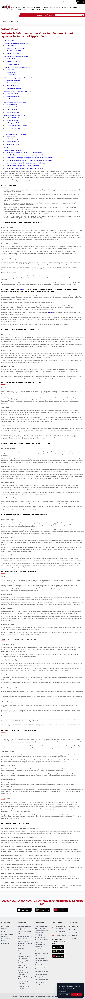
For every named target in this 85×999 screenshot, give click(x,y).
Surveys (32, 9)
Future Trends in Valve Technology (15, 134)
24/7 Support (5, 926)
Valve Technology (12, 93)
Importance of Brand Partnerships (15, 102)
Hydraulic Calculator (41, 980)
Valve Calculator (40, 985)
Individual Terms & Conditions (7, 935)
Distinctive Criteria (13, 64)
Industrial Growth (12, 45)
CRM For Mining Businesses (23, 983)
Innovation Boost (12, 110)
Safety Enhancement (14, 85)
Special (64, 7)
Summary (7, 147)
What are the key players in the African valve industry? (24, 152)
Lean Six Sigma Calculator (39, 950)
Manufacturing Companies (34, 7)
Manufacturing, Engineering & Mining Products (25, 943)
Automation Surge (12, 139)
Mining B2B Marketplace (22, 967)
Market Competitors (13, 61)
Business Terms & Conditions (7, 940)
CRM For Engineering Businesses (25, 978)
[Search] (82, 15)
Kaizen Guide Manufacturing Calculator (40, 944)
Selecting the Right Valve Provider (15, 115)
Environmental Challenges (15, 48)
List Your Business (72, 7)
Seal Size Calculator (41, 972)
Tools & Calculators (22, 9)
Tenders (13, 9)
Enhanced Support (13, 112)
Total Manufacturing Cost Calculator (41, 927)
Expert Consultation (13, 80)
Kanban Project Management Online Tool (41, 960)
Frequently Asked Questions (13, 150)
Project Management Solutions (17, 126)
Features (4, 929)
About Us (4, 931)
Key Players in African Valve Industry (16, 57)
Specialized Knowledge (14, 88)
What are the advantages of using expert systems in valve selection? (29, 158)
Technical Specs (12, 75)
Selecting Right (11, 72)
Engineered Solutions (13, 96)
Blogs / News (22, 929)
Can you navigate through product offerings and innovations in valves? (30, 160)
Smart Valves (11, 136)
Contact (38, 9)
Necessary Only (64, 994)
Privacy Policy (5, 943)
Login (62, 2)
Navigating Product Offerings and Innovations (19, 91)
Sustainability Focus (13, 144)
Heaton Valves (11, 59)
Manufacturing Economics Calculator (42, 938)
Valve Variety (11, 69)
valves (50, 313)
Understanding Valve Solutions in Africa (16, 43)
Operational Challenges (14, 51)
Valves (23, 289)
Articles (46, 7)
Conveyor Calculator (42, 977)
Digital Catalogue (55, 7)
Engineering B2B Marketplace (23, 962)
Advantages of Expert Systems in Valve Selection (20, 78)
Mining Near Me (23, 939)
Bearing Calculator (41, 974)
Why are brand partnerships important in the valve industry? (26, 163)
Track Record (11, 131)
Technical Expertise (13, 118)
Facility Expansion (12, 99)
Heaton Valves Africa (13, 53)
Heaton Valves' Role (13, 142)
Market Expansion (12, 107)
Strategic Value (12, 104)
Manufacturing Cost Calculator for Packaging (41, 933)
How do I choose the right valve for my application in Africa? (26, 155)
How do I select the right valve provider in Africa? (23, 166)
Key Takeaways (9, 41)
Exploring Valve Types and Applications (17, 67)
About (44, 9)
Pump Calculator (40, 982)
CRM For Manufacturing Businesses (23, 972)
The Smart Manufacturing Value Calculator (42, 967)
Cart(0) (81, 2)
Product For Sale (20, 7)
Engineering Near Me (25, 936)
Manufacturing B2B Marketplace (24, 957)
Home (12, 7)
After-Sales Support (13, 128)
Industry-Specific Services (15, 123)
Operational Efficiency (14, 83)
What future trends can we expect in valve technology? (25, 168)
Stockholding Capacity (14, 120)
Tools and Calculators (25, 926)
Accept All (76, 994)
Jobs (80, 7)
